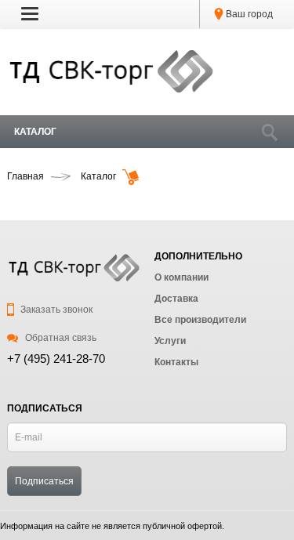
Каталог (35, 131)
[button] (30, 13)
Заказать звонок (55, 309)
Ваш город (248, 14)
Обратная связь (59, 337)
